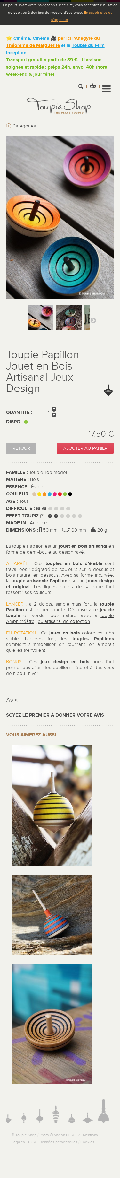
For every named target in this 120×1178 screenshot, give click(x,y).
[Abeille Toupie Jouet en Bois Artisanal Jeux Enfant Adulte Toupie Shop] (52, 864)
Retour (21, 448)
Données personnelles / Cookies (66, 1142)
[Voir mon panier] (93, 87)
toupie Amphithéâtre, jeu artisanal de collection (60, 618)
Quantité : (19, 412)
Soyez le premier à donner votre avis (55, 715)
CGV (32, 1142)
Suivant (93, 320)
